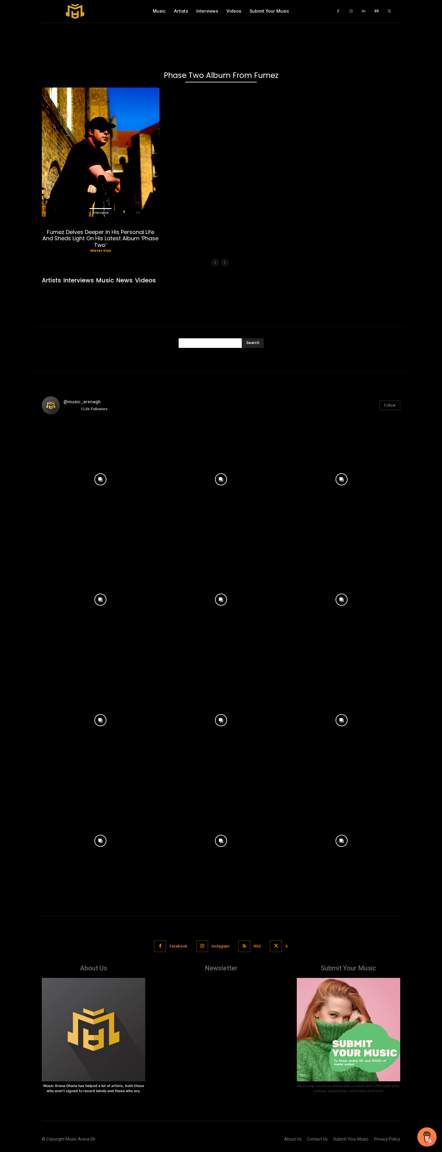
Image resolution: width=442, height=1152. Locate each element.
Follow (390, 405)
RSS (257, 946)
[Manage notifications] (429, 1141)
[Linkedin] (364, 11)
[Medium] (377, 11)
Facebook (178, 946)
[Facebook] (338, 11)
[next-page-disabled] (225, 262)
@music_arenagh (82, 401)
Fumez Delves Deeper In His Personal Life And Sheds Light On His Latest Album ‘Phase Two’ (100, 238)
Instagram (220, 946)
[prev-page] (215, 262)
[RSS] (244, 946)
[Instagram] (351, 11)
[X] (389, 11)
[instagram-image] (100, 478)
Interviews (101, 212)
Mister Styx (100, 250)
